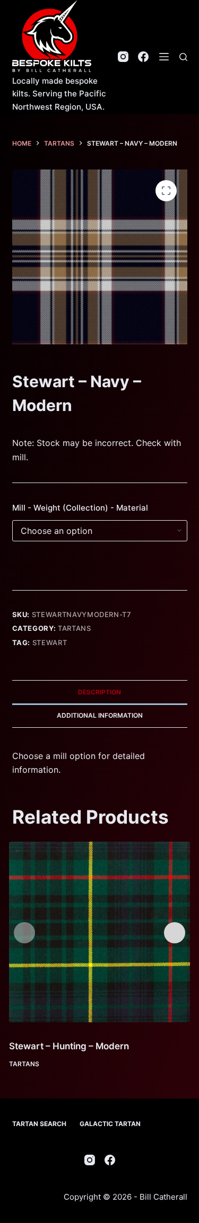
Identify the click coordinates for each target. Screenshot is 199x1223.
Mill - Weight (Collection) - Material (80, 508)
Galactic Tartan (110, 1124)
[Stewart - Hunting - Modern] (99, 932)
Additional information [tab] (100, 715)
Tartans (74, 628)
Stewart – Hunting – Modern (69, 1046)
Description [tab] (99, 692)
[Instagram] (123, 56)
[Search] (183, 57)
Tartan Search (39, 1124)
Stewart (49, 642)
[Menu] (164, 56)
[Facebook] (143, 56)
